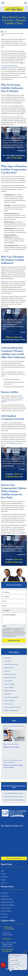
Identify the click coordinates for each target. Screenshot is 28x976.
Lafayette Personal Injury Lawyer (13, 793)
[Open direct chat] (24, 952)
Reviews (3, 880)
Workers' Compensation (11, 710)
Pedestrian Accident (10, 677)
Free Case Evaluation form (14, 475)
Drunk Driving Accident (11, 664)
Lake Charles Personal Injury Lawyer (14, 800)
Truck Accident (8, 704)
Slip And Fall (7, 694)
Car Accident (8, 661)
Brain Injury (7, 658)
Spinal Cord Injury (9, 700)
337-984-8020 (14, 9)
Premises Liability (9, 684)
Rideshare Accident (10, 691)
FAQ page (22, 533)
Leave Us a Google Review (14, 858)
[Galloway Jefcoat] (7, 3)
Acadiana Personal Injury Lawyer (13, 796)
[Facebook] (7, 969)
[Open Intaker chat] (10, 970)
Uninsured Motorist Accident (12, 707)
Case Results (4, 877)
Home (1, 31)
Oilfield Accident (5, 908)
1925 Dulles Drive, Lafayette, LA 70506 (9, 928)
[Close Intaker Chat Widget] (26, 952)
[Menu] (25, 3)
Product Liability (9, 687)
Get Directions (6, 938)
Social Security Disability (11, 697)
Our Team (3, 874)
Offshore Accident (6, 911)
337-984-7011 (7, 951)
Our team (3, 281)
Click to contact (12, 337)
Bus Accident (4, 917)
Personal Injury (8, 681)
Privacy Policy (12, 636)
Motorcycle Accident (10, 674)
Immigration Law (9, 667)
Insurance (7, 671)
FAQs (5, 31)
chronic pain (4, 112)
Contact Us (4, 883)
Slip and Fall (4, 914)
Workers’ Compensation (7, 902)
